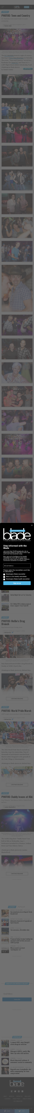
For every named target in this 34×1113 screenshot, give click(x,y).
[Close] (32, 525)
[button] (17, 574)
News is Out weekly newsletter (16, 576)
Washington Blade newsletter (15, 574)
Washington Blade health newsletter (18, 579)
